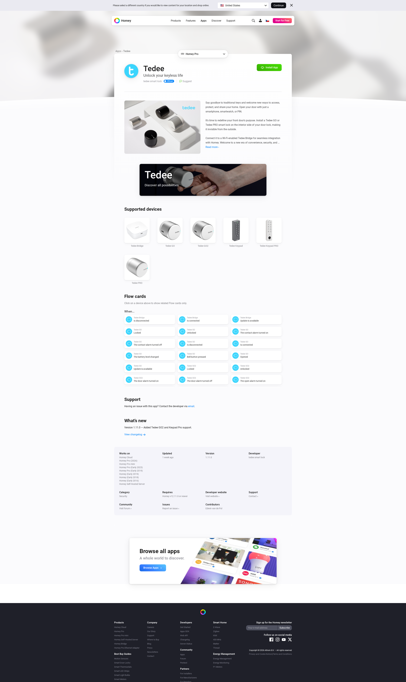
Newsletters (152, 652)
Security (123, 496)
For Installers (186, 673)
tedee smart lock (257, 457)
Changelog (185, 639)
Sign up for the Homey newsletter (274, 622)
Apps (203, 20)
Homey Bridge (120, 644)
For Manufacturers (188, 677)
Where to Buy (153, 639)
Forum (183, 658)
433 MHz (217, 639)
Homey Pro (119, 631)
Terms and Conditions (282, 654)
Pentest (183, 663)
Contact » (253, 496)
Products (176, 20)
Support (230, 20)
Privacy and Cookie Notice (260, 654)
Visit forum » (125, 508)
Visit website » (212, 496)
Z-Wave (216, 627)
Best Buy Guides (122, 654)
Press (149, 648)
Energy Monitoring (221, 663)
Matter (216, 644)
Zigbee (216, 631)
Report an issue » (170, 508)
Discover (216, 20)
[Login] (260, 20)
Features (191, 20)
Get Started (185, 627)
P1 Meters (217, 667)
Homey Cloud (120, 627)
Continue (279, 5)
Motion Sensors (121, 658)
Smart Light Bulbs (122, 675)
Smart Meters (120, 679)
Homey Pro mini (121, 635)
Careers (150, 627)
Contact (150, 656)
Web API (184, 635)
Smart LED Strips (121, 671)
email (191, 406)
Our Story (151, 631)
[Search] (253, 20)
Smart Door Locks (122, 663)
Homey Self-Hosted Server (126, 639)
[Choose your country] (267, 20)
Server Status (186, 644)
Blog (149, 644)
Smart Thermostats (123, 667)
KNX (215, 635)
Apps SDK (184, 631)
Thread (216, 648)
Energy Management (222, 658)
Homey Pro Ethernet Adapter (126, 648)
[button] (243, 5)
